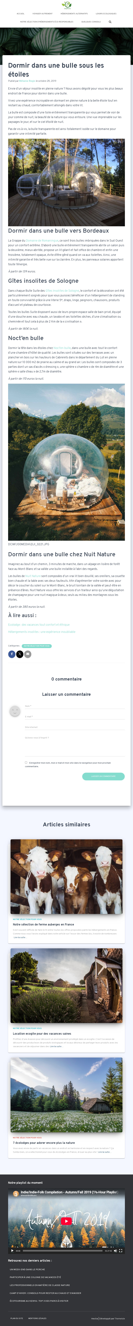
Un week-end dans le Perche (27, 1269)
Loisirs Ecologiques (106, 13)
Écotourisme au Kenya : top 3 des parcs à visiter (39, 1301)
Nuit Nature (33, 576)
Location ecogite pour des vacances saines (42, 1034)
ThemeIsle (120, 1318)
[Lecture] (12, 1250)
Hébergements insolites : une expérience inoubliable (41, 632)
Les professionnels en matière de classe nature (40, 1285)
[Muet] (115, 1250)
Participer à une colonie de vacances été (35, 1277)
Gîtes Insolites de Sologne (62, 291)
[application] (66, 1221)
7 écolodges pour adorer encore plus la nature (44, 1143)
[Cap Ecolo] (66, 6)
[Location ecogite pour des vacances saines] (66, 985)
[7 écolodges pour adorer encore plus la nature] (66, 1095)
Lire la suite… (20, 937)
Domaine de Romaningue (42, 241)
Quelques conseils (91, 22)
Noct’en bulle (62, 348)
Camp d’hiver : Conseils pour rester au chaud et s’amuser (45, 1293)
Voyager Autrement (42, 13)
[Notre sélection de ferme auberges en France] (66, 876)
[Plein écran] (120, 1250)
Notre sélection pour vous (36, 646)
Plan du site (17, 1318)
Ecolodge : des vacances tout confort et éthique (39, 625)
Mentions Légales (37, 1318)
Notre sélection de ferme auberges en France (43, 925)
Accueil (20, 13)
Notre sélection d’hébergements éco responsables (46, 22)
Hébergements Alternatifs (74, 13)
